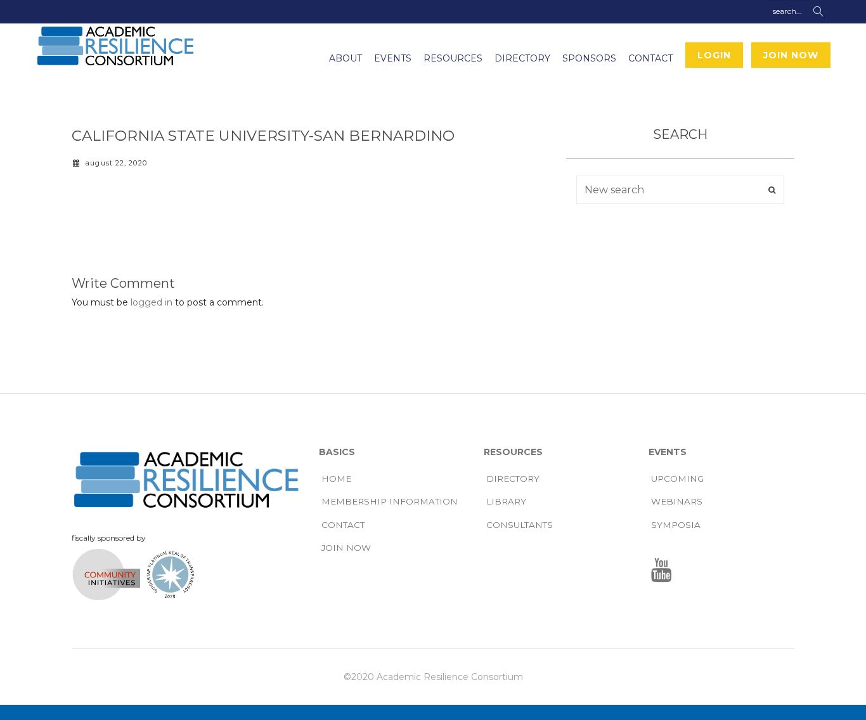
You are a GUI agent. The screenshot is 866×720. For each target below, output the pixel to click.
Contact (650, 58)
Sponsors (589, 58)
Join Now (790, 55)
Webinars (676, 501)
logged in (151, 302)
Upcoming (677, 478)
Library (506, 501)
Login (714, 55)
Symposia (676, 525)
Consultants (519, 525)
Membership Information (389, 501)
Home (336, 478)
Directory (522, 58)
